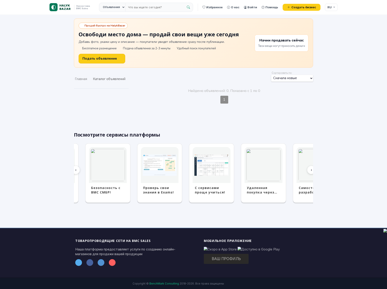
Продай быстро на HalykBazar (104, 25)
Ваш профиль (226, 258)
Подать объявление (99, 58)
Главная (81, 79)
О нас (235, 7)
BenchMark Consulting (164, 283)
